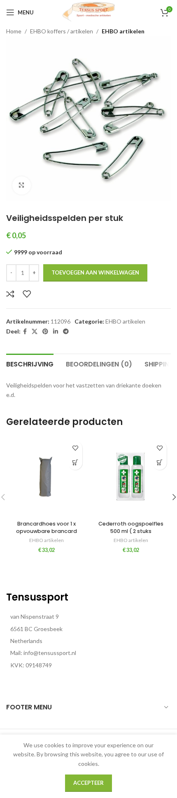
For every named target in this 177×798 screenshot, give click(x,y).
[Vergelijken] (10, 294)
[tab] (30, 363)
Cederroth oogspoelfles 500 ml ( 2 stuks (130, 527)
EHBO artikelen (123, 31)
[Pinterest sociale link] (45, 331)
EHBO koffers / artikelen (61, 31)
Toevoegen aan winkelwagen (95, 272)
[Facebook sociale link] (25, 331)
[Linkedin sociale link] (56, 331)
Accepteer (88, 782)
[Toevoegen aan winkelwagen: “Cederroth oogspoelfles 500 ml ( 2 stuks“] (159, 462)
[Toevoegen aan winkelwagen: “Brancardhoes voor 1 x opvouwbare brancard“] (75, 462)
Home (13, 31)
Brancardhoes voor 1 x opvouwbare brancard (46, 527)
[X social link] (34, 331)
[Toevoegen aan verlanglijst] (27, 294)
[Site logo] (88, 11)
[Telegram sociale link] (66, 331)
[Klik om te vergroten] (21, 185)
